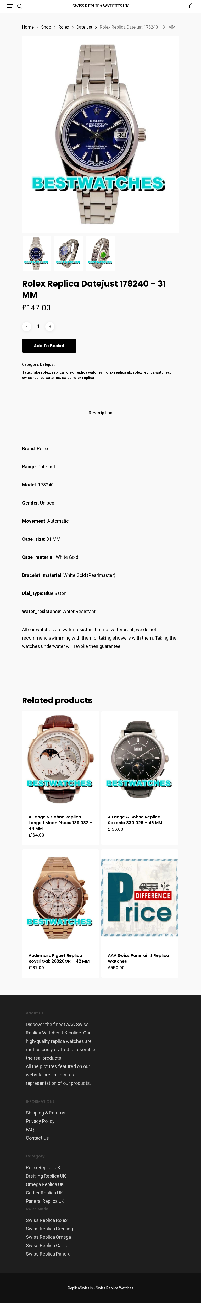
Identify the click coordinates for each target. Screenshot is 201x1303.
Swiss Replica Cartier (48, 1245)
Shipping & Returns (45, 1113)
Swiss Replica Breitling (49, 1228)
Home (28, 27)
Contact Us (37, 1138)
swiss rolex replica (78, 378)
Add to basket (49, 346)
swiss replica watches (41, 378)
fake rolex (41, 372)
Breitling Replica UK (46, 1176)
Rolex (63, 27)
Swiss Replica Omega (48, 1237)
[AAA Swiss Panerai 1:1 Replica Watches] (139, 897)
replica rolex (63, 372)
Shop (46, 27)
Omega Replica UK (45, 1184)
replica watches (89, 372)
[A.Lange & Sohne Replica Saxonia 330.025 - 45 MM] (139, 759)
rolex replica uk (117, 372)
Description (100, 412)
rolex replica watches (151, 372)
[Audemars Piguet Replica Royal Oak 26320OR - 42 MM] (60, 897)
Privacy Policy (40, 1121)
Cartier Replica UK (44, 1192)
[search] (19, 6)
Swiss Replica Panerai (48, 1254)
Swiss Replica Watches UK (100, 6)
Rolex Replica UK (43, 1167)
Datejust (84, 27)
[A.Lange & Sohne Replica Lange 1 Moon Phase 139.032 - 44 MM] (60, 759)
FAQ (30, 1129)
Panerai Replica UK (45, 1201)
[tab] (100, 413)
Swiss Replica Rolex (47, 1220)
